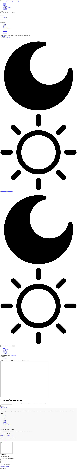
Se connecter (13, 355)
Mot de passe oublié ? (4, 466)
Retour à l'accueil (3, 407)
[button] (2, 36)
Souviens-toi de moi (6, 464)
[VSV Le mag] (9, 1)
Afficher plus (7, 37)
